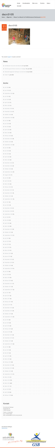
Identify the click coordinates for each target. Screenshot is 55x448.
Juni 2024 (7, 123)
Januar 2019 (8, 256)
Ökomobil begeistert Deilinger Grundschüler (15, 71)
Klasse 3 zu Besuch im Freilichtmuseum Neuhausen (27, 17)
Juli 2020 (7, 217)
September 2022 (9, 172)
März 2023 (7, 159)
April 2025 (7, 102)
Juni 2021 (7, 205)
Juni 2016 (7, 322)
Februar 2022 (8, 187)
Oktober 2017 (8, 286)
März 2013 (7, 380)
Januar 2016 (8, 332)
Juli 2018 (7, 271)
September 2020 (9, 214)
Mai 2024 (7, 126)
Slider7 (6, 74)
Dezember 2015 (8, 335)
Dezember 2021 (8, 190)
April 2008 (7, 392)
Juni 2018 (7, 274)
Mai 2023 (7, 153)
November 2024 (8, 111)
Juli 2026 (7, 87)
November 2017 (8, 283)
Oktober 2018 (8, 265)
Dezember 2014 (8, 365)
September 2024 (9, 117)
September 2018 (9, 268)
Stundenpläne (26, 3)
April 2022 (7, 181)
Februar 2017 (8, 301)
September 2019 (9, 235)
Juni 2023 (7, 150)
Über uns (34, 3)
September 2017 (9, 289)
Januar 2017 (8, 304)
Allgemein (9, 17)
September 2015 (9, 344)
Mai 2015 (7, 353)
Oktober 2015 (8, 341)
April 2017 (7, 295)
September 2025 (9, 93)
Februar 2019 (8, 253)
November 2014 (8, 368)
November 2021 (8, 193)
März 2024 (7, 132)
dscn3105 (13, 25)
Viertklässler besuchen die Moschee (13, 65)
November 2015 (8, 338)
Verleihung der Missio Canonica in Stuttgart (15, 68)
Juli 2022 (7, 178)
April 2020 (7, 223)
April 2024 (7, 129)
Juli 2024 (7, 120)
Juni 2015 (7, 350)
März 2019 (7, 250)
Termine (42, 3)
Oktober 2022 (8, 169)
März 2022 (7, 184)
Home (18, 3)
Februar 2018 (8, 280)
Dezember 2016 (8, 307)
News (48, 3)
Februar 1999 (8, 395)
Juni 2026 (7, 90)
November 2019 (8, 229)
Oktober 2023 (8, 141)
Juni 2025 (7, 99)
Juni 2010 (7, 389)
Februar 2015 (8, 362)
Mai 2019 (7, 244)
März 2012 (7, 383)
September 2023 (9, 144)
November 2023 (8, 138)
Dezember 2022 (8, 162)
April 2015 (7, 356)
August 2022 (8, 175)
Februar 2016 (8, 328)
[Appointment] (6, 5)
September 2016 (9, 316)
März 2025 (7, 105)
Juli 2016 (7, 319)
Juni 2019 (7, 241)
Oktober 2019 (8, 232)
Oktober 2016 (8, 313)
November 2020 (8, 211)
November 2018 (8, 262)
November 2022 (8, 166)
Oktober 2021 (8, 196)
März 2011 (7, 386)
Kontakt (19, 6)
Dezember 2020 (8, 208)
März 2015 (7, 359)
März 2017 (7, 298)
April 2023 (7, 156)
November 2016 (8, 310)
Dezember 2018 (8, 259)
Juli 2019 (7, 238)
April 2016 (7, 325)
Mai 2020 (7, 220)
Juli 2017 (7, 292)
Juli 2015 (7, 347)
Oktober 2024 (8, 114)
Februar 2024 (8, 135)
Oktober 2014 (8, 371)
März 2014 (7, 377)
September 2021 (9, 199)
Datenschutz (4, 428)
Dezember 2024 (8, 108)
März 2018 (7, 277)
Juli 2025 (7, 96)
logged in (10, 56)
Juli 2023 (7, 147)
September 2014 (9, 374)
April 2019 (7, 247)
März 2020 (7, 226)
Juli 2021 (7, 202)
